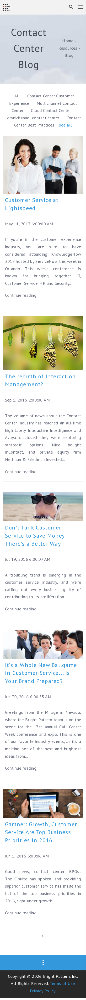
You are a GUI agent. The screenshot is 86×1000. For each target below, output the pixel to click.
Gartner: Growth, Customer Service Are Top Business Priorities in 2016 (41, 832)
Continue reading (21, 295)
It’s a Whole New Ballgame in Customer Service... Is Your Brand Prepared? (41, 673)
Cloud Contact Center (51, 110)
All (17, 96)
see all (65, 125)
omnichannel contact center (34, 118)
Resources (67, 48)
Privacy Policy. (43, 991)
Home (67, 40)
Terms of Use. (62, 983)
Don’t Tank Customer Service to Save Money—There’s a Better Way (37, 535)
